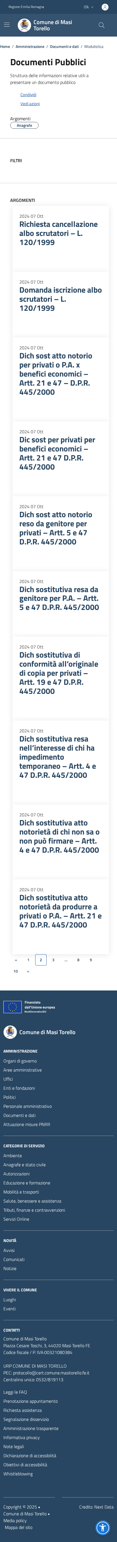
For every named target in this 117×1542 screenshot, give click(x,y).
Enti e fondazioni (19, 1088)
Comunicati (13, 1259)
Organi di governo (20, 1060)
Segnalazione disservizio (26, 1419)
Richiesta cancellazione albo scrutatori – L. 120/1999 (58, 233)
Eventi (9, 1308)
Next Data (104, 1506)
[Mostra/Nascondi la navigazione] (6, 24)
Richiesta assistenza (22, 1410)
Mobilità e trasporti (21, 1191)
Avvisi (8, 1250)
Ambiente (12, 1155)
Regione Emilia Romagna (26, 6)
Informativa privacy (21, 1437)
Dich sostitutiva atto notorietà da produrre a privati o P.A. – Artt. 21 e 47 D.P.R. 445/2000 (60, 911)
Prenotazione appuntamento (30, 1401)
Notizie (9, 1268)
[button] (102, 1527)
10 (15, 971)
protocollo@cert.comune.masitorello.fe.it (51, 1372)
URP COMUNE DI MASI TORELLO (35, 1366)
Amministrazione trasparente (30, 1428)
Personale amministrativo (27, 1106)
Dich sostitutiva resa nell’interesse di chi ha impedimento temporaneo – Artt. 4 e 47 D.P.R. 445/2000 (57, 757)
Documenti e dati (19, 1115)
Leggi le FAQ (15, 1392)
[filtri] (103, 161)
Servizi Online (16, 1219)
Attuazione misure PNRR (26, 1124)
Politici (9, 1097)
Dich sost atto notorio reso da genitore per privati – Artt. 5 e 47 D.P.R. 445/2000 (55, 528)
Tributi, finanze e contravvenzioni (34, 1210)
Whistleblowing (18, 1473)
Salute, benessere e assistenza (32, 1200)
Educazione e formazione (26, 1182)
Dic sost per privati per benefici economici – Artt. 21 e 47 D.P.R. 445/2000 (57, 453)
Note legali (13, 1446)
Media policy (15, 1520)
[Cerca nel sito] (101, 25)
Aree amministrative (22, 1069)
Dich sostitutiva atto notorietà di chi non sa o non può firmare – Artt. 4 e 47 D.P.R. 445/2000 (59, 836)
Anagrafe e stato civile (24, 1164)
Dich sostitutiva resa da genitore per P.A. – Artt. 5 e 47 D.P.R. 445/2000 (59, 598)
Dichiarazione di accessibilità (29, 1455)
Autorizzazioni (16, 1173)
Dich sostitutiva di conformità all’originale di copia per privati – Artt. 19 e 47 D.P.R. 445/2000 (58, 673)
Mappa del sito (18, 1527)
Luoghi (9, 1299)
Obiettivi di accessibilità (25, 1464)
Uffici (8, 1079)
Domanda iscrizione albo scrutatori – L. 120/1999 (60, 298)
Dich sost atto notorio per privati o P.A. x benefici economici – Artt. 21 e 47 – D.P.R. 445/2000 (55, 373)
